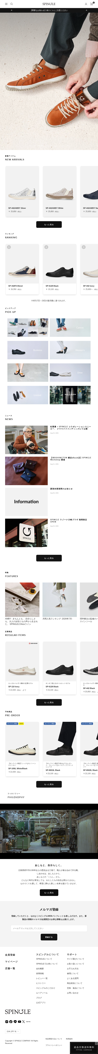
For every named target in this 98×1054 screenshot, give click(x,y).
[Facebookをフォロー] (10, 1021)
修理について (72, 973)
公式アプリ (41, 1002)
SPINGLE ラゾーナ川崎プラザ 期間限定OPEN (68, 521)
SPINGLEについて (44, 959)
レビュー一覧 (42, 978)
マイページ (11, 961)
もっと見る (49, 224)
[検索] (11, 4)
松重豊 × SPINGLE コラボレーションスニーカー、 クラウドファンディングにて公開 (70, 427)
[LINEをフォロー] (15, 1021)
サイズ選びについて (75, 959)
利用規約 (69, 1039)
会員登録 (10, 955)
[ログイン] (86, 4)
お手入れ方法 (72, 968)
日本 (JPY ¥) (11, 1031)
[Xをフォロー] (23, 1021)
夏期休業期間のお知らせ (61, 489)
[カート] (91, 4)
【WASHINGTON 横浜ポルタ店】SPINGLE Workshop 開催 (70, 459)
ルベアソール (42, 993)
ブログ (39, 998)
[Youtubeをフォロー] (19, 1021)
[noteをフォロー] (28, 1021)
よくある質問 (72, 978)
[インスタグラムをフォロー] (6, 1021)
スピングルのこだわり (45, 988)
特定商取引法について (54, 1039)
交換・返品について (75, 988)
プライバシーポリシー (54, 1045)
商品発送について (74, 983)
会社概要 (40, 968)
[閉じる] (96, 1043)
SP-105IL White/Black (17, 768)
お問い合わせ (72, 993)
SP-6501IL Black (53, 770)
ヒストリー (41, 983)
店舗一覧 (10, 968)
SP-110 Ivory (13, 687)
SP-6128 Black (52, 687)
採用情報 (40, 973)
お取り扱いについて (75, 964)
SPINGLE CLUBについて (47, 964)
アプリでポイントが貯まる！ (49, 10)
